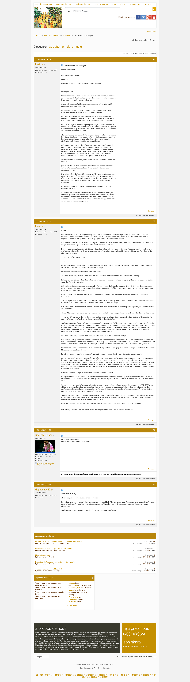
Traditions (67, 35)
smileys (75, 585)
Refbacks (72, 602)
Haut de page (151, 657)
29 (89, 675)
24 (78, 675)
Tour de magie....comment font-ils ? (48, 569)
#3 (154, 430)
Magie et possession (43, 555)
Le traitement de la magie (65, 46)
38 (108, 675)
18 (65, 675)
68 (100, 677)
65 (94, 677)
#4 (154, 484)
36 (104, 675)
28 (87, 675)
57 (150, 675)
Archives (142, 657)
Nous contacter (123, 657)
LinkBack (124, 53)
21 (71, 675)
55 (146, 675)
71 (107, 677)
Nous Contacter (134, 4)
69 (103, 677)
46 (126, 675)
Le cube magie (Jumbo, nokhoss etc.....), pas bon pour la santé (58, 541)
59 (155, 675)
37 (106, 675)
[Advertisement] (109, 26)
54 (144, 675)
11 (49, 675)
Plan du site (148, 4)
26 (82, 675)
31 (93, 675)
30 (91, 675)
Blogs (114, 4)
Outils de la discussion (138, 53)
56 (148, 675)
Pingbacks (73, 599)
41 (115, 675)
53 (141, 675)
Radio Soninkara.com (83, 4)
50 (135, 675)
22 (73, 675)
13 (54, 675)
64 (92, 677)
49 (133, 675)
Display (152, 53)
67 (98, 677)
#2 (154, 221)
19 (67, 675)
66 (96, 677)
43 (119, 675)
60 (83, 677)
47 (128, 675)
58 (152, 675)
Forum (38, 35)
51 (137, 675)
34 (100, 675)
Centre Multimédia (101, 4)
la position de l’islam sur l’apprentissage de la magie (54, 562)
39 (111, 675)
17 (62, 675)
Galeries (122, 4)
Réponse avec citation (147, 215)
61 (85, 677)
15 (58, 675)
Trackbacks (73, 597)
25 (80, 675)
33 (97, 675)
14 (56, 675)
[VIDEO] (72, 590)
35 (102, 675)
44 (122, 675)
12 (51, 675)
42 (117, 675)
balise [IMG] (75, 588)
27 (84, 675)
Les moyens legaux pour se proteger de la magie (53, 548)
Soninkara (134, 657)
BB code (72, 583)
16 (60, 675)
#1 (154, 59)
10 (47, 675)
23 (76, 675)
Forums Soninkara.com (64, 4)
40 (113, 675)
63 (89, 677)
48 (130, 675)
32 (95, 675)
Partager (151, 211)
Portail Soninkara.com (44, 4)
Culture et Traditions (51, 35)
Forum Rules (72, 605)
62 (87, 677)
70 (105, 677)
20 (69, 675)
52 (139, 675)
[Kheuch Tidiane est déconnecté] (45, 446)
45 (124, 675)
